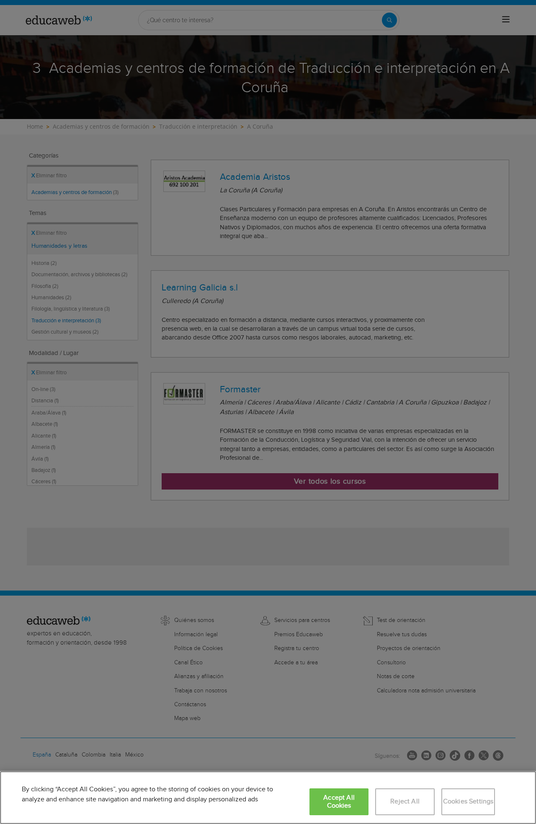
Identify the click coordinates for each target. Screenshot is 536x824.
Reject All (405, 802)
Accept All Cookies (339, 802)
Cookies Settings (468, 802)
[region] (268, 797)
